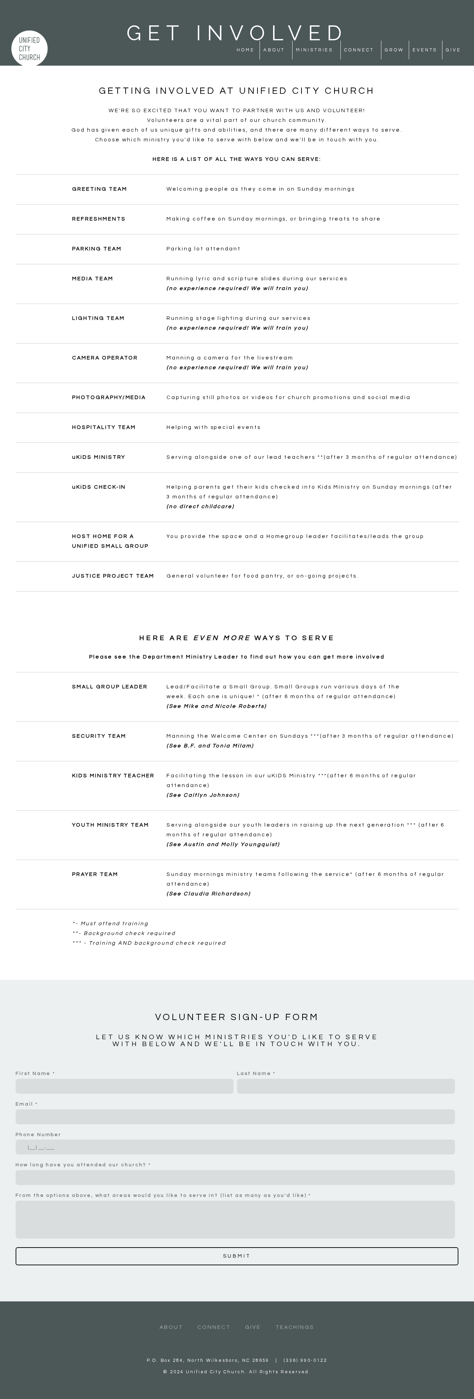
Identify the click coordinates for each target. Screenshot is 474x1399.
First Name (33, 1073)
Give (453, 50)
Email (24, 1104)
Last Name (254, 1073)
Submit (237, 1256)
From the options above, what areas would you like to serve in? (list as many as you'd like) (161, 1195)
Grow (394, 50)
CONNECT (214, 1327)
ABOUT (171, 1327)
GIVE (253, 1327)
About (275, 50)
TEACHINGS (295, 1327)
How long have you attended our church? (81, 1164)
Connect (360, 50)
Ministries (316, 50)
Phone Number (38, 1134)
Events (425, 50)
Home (246, 50)
